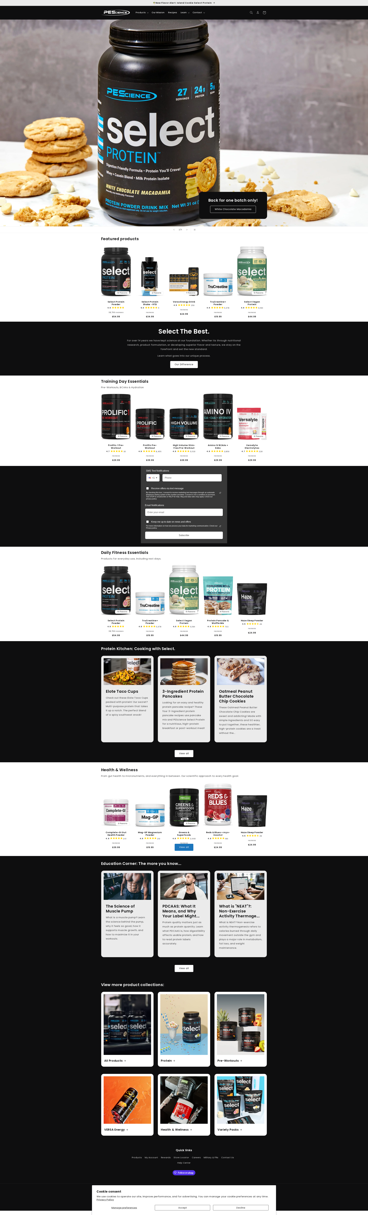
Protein (166, 1061)
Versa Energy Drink (184, 301)
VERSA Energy (114, 1129)
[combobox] (153, 478)
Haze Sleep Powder (252, 620)
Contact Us (227, 1157)
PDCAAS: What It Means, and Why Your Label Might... (181, 911)
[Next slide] (187, 230)
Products (137, 1157)
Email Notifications (154, 505)
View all (184, 753)
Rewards (166, 1157)
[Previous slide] (174, 230)
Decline (240, 1207)
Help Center (184, 1162)
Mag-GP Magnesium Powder (150, 833)
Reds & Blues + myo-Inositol (218, 833)
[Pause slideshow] (194, 230)
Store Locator (181, 1157)
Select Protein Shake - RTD (150, 303)
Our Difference (184, 364)
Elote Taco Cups (122, 691)
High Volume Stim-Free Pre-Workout (184, 446)
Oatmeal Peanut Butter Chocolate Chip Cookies (236, 696)
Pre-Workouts (228, 1061)
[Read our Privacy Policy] (220, 493)
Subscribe (184, 535)
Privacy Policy (105, 1199)
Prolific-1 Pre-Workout (116, 446)
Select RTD (233, 209)
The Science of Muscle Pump (120, 909)
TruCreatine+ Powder (218, 303)
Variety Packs (228, 1129)
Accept (182, 1207)
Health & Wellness (175, 1129)
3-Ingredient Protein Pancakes (183, 694)
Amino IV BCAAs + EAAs (218, 446)
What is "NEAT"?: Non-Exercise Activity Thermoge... (239, 911)
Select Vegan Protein (252, 303)
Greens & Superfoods (184, 833)
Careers (196, 1157)
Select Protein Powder (116, 303)
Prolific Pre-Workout (150, 446)
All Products (113, 1061)
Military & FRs (211, 1157)
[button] (142, 12)
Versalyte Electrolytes (252, 446)
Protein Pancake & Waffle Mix (218, 621)
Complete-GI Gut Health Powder (116, 833)
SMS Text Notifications (157, 471)
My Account (151, 1157)
